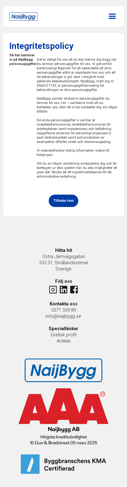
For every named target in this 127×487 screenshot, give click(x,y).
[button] (112, 15)
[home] (25, 16)
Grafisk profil (63, 335)
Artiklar (64, 341)
